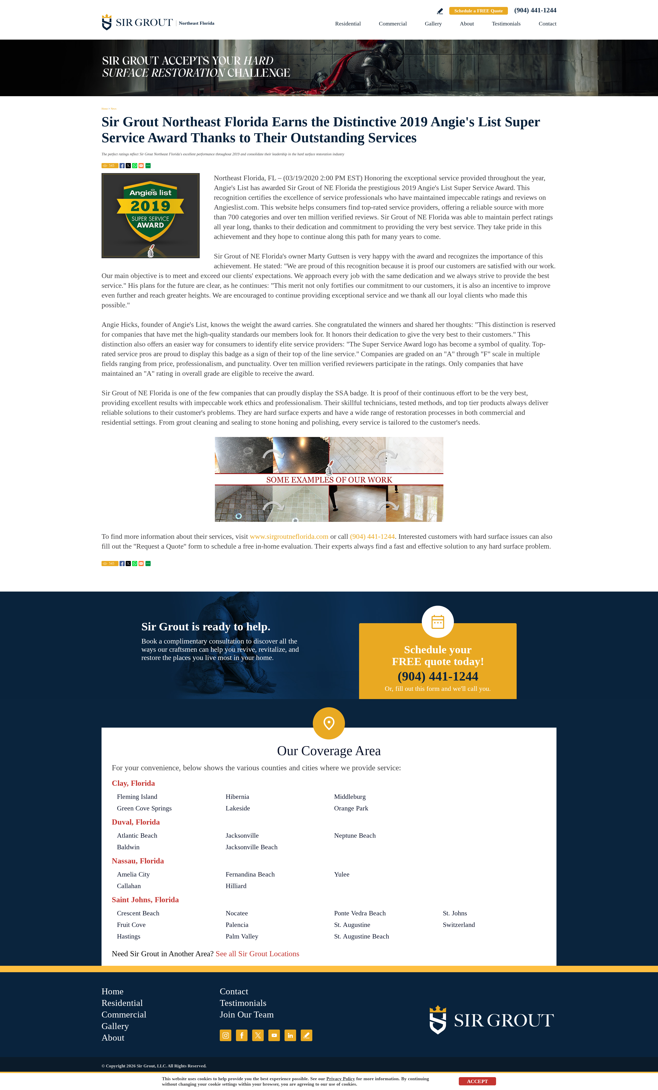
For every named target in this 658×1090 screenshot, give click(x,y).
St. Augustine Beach (361, 936)
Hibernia (237, 796)
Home (105, 108)
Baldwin (128, 847)
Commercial (393, 23)
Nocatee (237, 913)
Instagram (225, 1035)
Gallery (433, 23)
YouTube (274, 1035)
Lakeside (238, 808)
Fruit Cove (131, 924)
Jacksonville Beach (252, 847)
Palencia (237, 924)
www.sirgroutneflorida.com (289, 536)
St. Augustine (352, 924)
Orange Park (351, 808)
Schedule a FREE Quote (478, 10)
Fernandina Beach (250, 874)
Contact (547, 23)
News (113, 108)
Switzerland (459, 924)
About (467, 23)
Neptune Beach (355, 835)
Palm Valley (242, 936)
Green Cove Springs (144, 808)
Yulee (342, 874)
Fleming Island (137, 796)
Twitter (258, 1035)
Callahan (129, 886)
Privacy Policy (340, 1078)
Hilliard (236, 886)
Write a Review (440, 11)
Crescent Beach (138, 913)
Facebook (242, 1035)
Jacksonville (242, 835)
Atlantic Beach (137, 835)
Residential (348, 23)
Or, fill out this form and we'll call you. (438, 688)
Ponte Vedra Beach (360, 913)
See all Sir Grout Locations (257, 953)
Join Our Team (247, 1014)
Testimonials (506, 23)
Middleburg (350, 796)
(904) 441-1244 (535, 10)
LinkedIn (290, 1035)
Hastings (128, 936)
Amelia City (133, 874)
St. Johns (455, 913)
